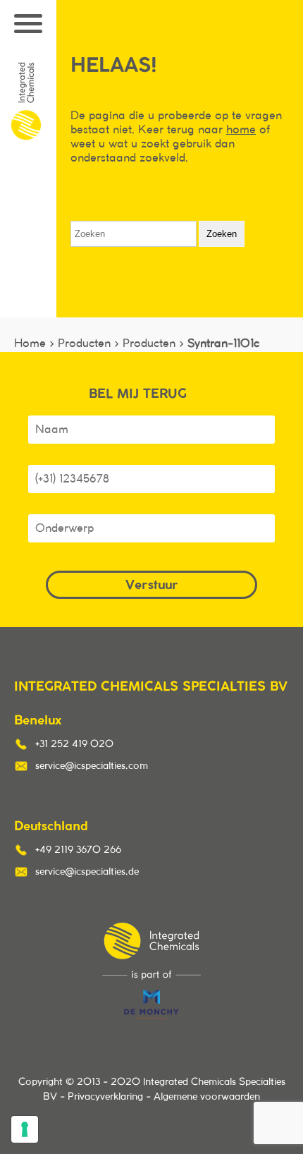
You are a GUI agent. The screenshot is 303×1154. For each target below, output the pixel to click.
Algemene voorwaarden (207, 1097)
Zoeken (221, 234)
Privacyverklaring (105, 1097)
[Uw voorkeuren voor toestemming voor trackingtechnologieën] (24, 1129)
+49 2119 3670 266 (78, 850)
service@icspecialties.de (87, 872)
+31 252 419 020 (74, 744)
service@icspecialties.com (91, 766)
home (241, 129)
